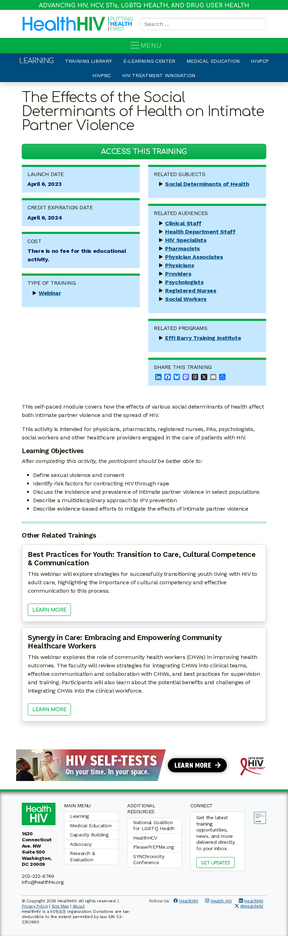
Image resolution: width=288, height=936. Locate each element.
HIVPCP (260, 61)
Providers (178, 273)
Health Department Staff (200, 231)
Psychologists (184, 282)
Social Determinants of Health (207, 184)
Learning (36, 61)
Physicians (179, 265)
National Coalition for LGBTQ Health (154, 825)
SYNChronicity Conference (148, 860)
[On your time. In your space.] (144, 764)
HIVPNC (101, 75)
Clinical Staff (183, 223)
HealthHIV (188, 900)
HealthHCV (145, 838)
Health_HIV (221, 900)
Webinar (50, 293)
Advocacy (81, 844)
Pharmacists (182, 248)
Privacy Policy (35, 906)
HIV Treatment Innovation (159, 75)
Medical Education (213, 61)
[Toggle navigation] (134, 45)
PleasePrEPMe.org (153, 847)
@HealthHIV (251, 906)
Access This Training (144, 152)
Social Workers (186, 299)
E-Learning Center (149, 61)
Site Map (60, 906)
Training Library (88, 61)
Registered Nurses (190, 290)
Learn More (49, 610)
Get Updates (215, 863)
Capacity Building (89, 834)
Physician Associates (194, 257)
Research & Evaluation (82, 856)
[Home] (64, 23)
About (79, 906)
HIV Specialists (185, 240)
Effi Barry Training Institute (203, 338)
